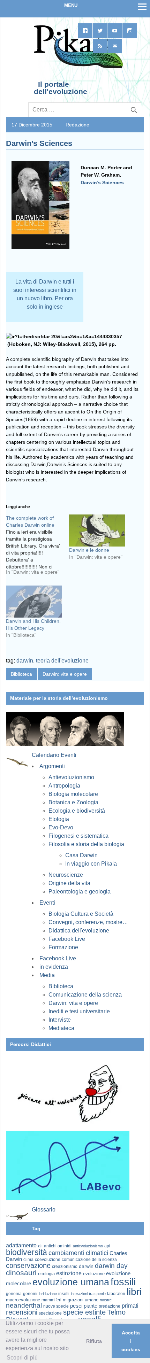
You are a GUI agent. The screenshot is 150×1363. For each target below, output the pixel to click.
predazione (109, 1306)
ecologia (46, 1273)
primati (130, 1306)
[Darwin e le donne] (97, 530)
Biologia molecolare (73, 794)
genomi (30, 1293)
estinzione (69, 1273)
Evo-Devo (60, 827)
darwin (24, 661)
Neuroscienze (65, 875)
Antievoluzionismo (71, 777)
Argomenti (52, 766)
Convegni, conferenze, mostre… (88, 922)
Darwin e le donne (89, 550)
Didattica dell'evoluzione (78, 931)
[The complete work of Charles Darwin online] (37, 547)
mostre (106, 1300)
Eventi (47, 903)
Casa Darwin (81, 855)
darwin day (111, 1265)
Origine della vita (69, 883)
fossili (123, 1281)
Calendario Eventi (54, 755)
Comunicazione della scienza (85, 995)
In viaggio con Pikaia (91, 864)
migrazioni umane (80, 1299)
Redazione (77, 124)
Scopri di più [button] (22, 1358)
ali (40, 1245)
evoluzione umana (70, 1282)
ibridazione (48, 1294)
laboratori (116, 1293)
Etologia (58, 819)
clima (28, 1259)
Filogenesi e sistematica (78, 836)
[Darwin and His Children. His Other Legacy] (34, 602)
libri (134, 1291)
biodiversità (26, 1252)
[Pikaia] (77, 68)
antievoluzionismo (88, 1246)
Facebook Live (66, 939)
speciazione (50, 1313)
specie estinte (84, 1312)
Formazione (63, 947)
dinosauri (21, 1273)
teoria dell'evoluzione (62, 661)
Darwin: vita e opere (65, 674)
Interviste (59, 1020)
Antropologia (64, 786)
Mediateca (61, 1028)
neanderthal (24, 1305)
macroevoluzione (23, 1299)
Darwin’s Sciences (102, 182)
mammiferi (51, 1300)
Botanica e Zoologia (73, 802)
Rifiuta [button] (94, 1341)
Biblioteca (21, 674)
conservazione (28, 1265)
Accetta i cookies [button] (130, 1341)
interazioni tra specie (88, 1294)
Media (47, 975)
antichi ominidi (58, 1246)
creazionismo (64, 1266)
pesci (76, 1306)
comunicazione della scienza (89, 1259)
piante (90, 1306)
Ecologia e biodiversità (76, 811)
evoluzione (94, 1273)
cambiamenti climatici (78, 1252)
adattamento (21, 1245)
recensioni (21, 1312)
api (107, 1246)
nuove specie (56, 1306)
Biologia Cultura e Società (80, 914)
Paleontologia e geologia (79, 892)
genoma (14, 1293)
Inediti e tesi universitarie (79, 1011)
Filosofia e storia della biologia (86, 844)
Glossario (43, 1210)
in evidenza (53, 967)
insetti (63, 1293)
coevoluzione (47, 1259)
